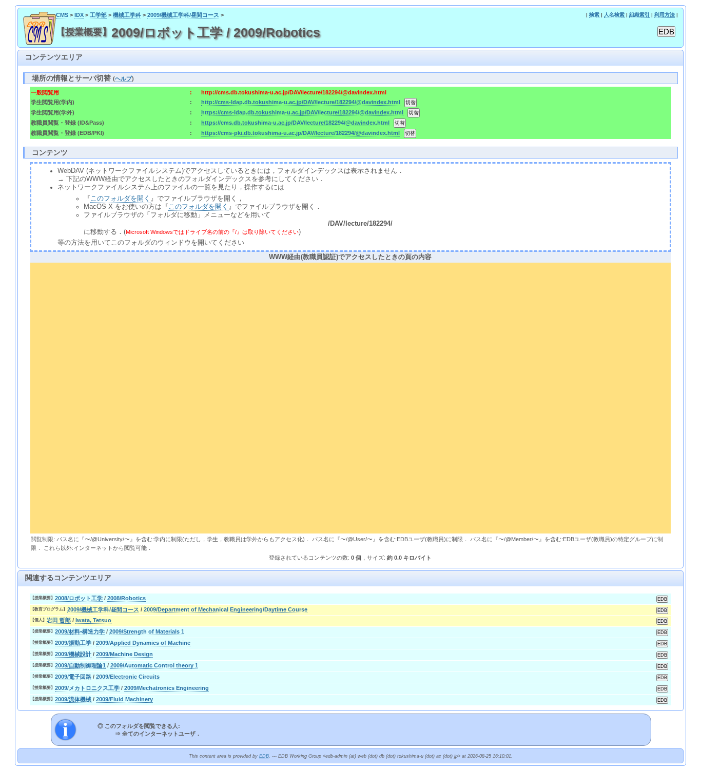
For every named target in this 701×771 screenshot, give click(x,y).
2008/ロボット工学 (79, 598)
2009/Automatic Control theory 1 (154, 665)
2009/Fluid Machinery (124, 699)
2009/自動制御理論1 (80, 665)
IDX (79, 15)
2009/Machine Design (124, 654)
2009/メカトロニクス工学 (87, 688)
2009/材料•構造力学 (80, 631)
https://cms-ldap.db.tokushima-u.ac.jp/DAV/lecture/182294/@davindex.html (302, 112)
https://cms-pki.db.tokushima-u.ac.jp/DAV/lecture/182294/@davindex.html (300, 133)
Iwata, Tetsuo (93, 620)
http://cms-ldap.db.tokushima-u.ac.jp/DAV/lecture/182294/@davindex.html (300, 102)
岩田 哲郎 (59, 620)
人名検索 (614, 14)
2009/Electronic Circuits (128, 677)
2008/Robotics (126, 598)
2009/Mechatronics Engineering (166, 688)
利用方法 (664, 14)
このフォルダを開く (120, 198)
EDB (264, 756)
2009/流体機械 (73, 699)
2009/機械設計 (73, 654)
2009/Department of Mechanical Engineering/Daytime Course (225, 609)
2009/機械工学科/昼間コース (183, 15)
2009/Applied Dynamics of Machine (143, 643)
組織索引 (639, 14)
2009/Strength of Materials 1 (146, 631)
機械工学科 (127, 15)
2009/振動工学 (73, 643)
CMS (62, 15)
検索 (594, 14)
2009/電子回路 (73, 677)
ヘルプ (123, 78)
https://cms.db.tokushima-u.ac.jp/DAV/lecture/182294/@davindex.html (295, 123)
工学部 (98, 15)
